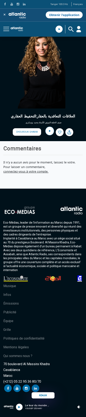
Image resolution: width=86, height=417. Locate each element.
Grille (7, 330)
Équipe (8, 321)
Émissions (11, 303)
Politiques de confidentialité (23, 338)
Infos (7, 295)
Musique (9, 286)
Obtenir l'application (64, 15)
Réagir (43, 395)
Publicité (9, 312)
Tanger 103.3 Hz (59, 4)
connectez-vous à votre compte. (25, 171)
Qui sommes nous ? (17, 356)
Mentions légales (16, 347)
